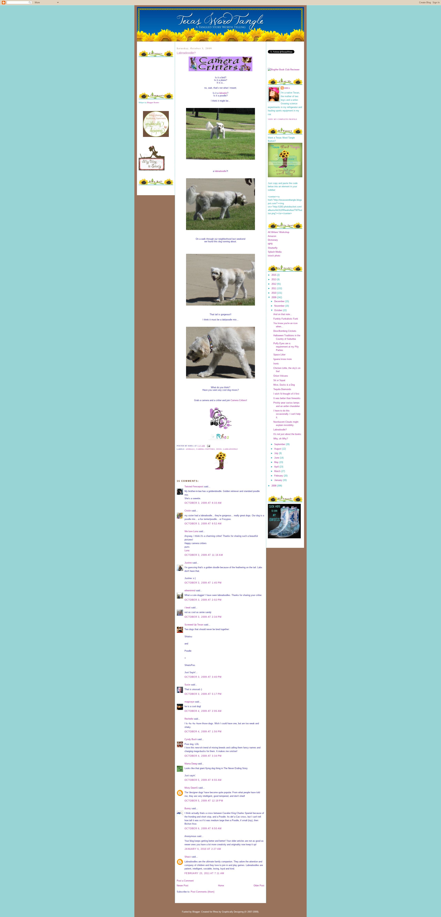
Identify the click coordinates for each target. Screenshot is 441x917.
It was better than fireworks (286, 398)
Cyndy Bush (190, 739)
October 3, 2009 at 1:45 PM (203, 582)
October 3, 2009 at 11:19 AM (203, 555)
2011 (274, 288)
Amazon (272, 236)
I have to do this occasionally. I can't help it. (286, 414)
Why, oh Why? (280, 438)
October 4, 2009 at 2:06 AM (203, 711)
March (277, 471)
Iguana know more (282, 359)
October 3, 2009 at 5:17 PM (203, 694)
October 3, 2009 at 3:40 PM (203, 677)
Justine (188, 562)
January (278, 480)
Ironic (276, 363)
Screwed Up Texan (193, 624)
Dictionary (273, 240)
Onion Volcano (280, 376)
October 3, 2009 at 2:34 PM (203, 617)
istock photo (274, 255)
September (280, 444)
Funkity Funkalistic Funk (285, 318)
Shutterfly (273, 248)
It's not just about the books (287, 434)
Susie (187, 684)
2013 (274, 279)
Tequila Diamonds (282, 389)
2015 (274, 275)
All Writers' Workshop (278, 232)
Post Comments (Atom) (202, 891)
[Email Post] (208, 446)
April (276, 466)
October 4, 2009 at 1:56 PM (203, 731)
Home (221, 885)
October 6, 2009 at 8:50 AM (203, 828)
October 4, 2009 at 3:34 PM (203, 756)
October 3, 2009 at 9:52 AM (203, 523)
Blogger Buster (153, 102)
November (279, 306)
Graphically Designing (233, 911)
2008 (274, 485)
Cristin (187, 510)
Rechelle (188, 718)
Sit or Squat (279, 380)
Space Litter (279, 354)
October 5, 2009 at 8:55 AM (203, 780)
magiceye (189, 701)
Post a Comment (185, 880)
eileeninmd (189, 590)
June (277, 457)
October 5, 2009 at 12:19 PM (203, 800)
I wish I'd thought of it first (286, 393)
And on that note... (282, 314)
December (279, 301)
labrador (223, 93)
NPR (270, 244)
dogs (219, 449)
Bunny (187, 808)
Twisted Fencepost (193, 486)
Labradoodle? (186, 53)
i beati (187, 607)
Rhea (287, 88)
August (278, 448)
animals (190, 449)
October (278, 310)
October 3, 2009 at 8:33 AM (203, 503)
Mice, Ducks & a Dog (284, 384)
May (276, 462)
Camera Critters (238, 400)
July (276, 453)
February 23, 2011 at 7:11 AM (204, 873)
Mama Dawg (190, 763)
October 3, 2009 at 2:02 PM (203, 600)
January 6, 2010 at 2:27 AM (202, 849)
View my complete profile (282, 119)
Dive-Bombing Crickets (284, 331)
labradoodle (220, 171)
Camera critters (205, 449)
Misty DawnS (191, 787)
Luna (186, 550)
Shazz (187, 856)
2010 (274, 293)
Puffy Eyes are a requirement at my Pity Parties (286, 346)
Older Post (259, 885)
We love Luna (191, 531)
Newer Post (182, 885)
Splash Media (274, 252)
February (279, 475)
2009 (274, 297)
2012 (274, 284)
